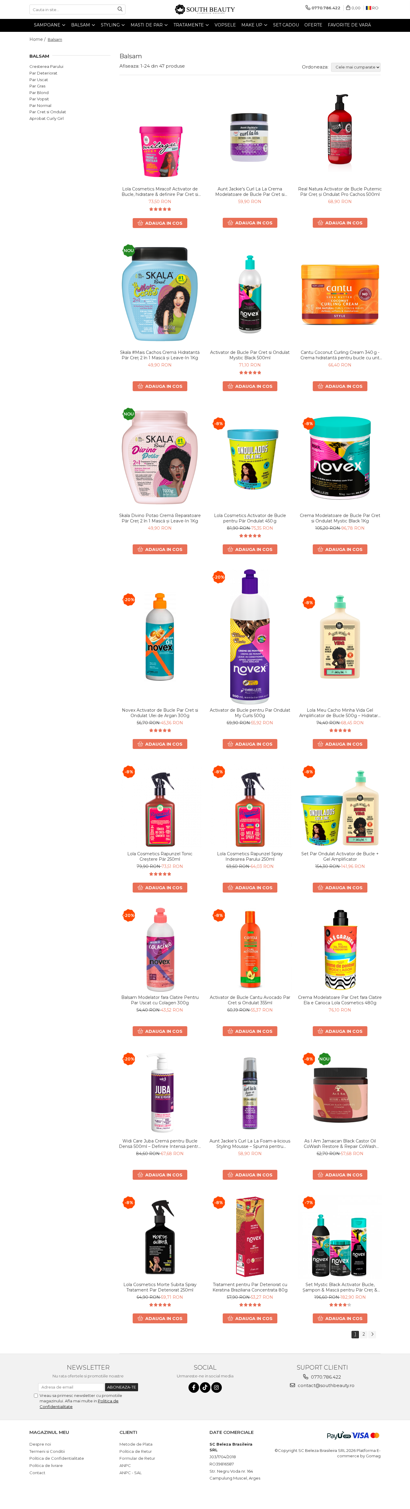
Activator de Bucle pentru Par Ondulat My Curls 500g (250, 712)
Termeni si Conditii (47, 1451)
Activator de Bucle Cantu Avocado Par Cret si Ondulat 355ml (250, 1000)
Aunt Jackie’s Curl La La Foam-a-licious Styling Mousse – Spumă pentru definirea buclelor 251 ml (250, 1143)
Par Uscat (38, 79)
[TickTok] (205, 1387)
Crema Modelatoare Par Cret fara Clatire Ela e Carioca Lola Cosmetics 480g (340, 1000)
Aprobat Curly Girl (46, 118)
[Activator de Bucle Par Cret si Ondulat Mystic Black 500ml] (250, 295)
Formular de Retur (137, 1458)
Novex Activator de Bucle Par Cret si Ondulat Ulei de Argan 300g (160, 712)
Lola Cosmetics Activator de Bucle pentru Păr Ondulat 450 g (250, 518)
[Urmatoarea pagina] (372, 1334)
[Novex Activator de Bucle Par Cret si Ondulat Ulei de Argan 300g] (160, 637)
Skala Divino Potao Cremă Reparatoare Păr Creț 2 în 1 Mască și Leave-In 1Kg (160, 518)
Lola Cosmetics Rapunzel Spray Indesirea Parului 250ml (250, 856)
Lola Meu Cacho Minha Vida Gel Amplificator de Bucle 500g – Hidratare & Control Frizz (340, 712)
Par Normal (40, 105)
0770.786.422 (325, 1377)
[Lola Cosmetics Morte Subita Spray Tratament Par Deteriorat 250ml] (160, 1237)
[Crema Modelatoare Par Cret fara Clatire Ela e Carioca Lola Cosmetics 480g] (340, 950)
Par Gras (37, 86)
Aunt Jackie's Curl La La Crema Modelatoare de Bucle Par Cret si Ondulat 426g (250, 191)
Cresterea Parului (46, 66)
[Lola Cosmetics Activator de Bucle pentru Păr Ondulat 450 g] (250, 458)
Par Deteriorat (43, 73)
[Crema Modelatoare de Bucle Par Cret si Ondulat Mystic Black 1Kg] (340, 458)
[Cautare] (120, 9)
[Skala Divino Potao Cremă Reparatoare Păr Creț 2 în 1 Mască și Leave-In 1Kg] (160, 458)
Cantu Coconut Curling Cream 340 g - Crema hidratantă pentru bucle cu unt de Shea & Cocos (339, 355)
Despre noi (40, 1444)
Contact (37, 1472)
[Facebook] (193, 1387)
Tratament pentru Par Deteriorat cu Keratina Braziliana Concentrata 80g (250, 1287)
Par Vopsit (39, 98)
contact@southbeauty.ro (325, 1385)
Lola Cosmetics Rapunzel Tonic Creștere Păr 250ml (159, 856)
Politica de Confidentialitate (56, 1458)
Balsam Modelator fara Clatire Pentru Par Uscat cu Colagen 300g (160, 1000)
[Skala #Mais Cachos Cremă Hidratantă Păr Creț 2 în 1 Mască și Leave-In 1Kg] (160, 294)
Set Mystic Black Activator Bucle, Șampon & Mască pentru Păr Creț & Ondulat (340, 1287)
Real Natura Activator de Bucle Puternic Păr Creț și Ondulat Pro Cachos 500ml (340, 191)
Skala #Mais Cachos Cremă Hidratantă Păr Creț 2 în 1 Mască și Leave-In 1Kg (160, 355)
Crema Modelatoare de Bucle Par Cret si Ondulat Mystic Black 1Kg (340, 518)
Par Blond (39, 92)
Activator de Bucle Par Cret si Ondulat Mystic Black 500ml (250, 355)
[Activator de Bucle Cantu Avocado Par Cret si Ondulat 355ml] (250, 950)
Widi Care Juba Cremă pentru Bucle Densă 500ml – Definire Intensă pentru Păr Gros (160, 1143)
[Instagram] (216, 1387)
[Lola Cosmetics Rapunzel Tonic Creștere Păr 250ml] (160, 806)
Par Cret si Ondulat (47, 111)
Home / (38, 39)
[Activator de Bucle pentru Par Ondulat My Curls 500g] (250, 636)
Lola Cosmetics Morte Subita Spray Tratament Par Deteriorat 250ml (160, 1287)
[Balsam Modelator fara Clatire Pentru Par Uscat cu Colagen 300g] (160, 950)
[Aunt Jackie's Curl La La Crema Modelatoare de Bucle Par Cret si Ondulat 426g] (250, 135)
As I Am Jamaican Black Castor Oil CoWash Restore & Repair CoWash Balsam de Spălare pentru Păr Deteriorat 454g (340, 1143)
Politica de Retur (135, 1451)
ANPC (125, 1465)
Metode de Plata (135, 1444)
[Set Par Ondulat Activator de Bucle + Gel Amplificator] (340, 806)
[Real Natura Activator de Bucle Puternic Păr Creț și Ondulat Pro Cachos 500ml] (340, 135)
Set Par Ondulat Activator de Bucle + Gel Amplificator (340, 856)
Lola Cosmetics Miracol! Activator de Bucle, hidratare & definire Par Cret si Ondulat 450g (160, 191)
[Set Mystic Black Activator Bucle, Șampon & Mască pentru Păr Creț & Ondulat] (340, 1237)
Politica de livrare (46, 1465)
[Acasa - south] (205, 9)
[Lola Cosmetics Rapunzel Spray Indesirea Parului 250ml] (250, 806)
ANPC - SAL (130, 1472)
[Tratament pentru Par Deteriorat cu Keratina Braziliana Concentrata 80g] (250, 1237)
